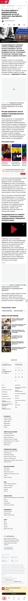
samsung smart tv (15, 561)
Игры (16, 407)
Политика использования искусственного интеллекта (7, 405)
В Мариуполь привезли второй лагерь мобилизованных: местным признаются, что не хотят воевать (13, 105)
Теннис (5, 525)
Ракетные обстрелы (8, 433)
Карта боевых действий (9, 435)
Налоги (5, 475)
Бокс (5, 521)
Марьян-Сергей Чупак (9, 20)
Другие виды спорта (8, 528)
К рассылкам (8, 548)
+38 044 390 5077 (18, 364)
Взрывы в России (8, 442)
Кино (5, 482)
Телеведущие (4, 394)
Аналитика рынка (8, 511)
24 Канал (3, 5)
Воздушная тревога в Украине (10, 439)
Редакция (4, 387)
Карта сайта (17, 404)
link (15, 370)
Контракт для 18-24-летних (10, 456)
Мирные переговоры (8, 437)
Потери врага (7, 444)
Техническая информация (20, 393)
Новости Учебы (8, 495)
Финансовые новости (9, 471)
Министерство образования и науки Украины (14, 497)
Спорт (5, 519)
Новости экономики (9, 466)
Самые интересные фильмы (10, 483)
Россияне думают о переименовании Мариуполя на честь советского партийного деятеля (21, 5)
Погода (5, 427)
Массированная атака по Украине (11, 441)
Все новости (7, 416)
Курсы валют (7, 470)
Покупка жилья (7, 513)
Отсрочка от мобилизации (10, 458)
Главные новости (8, 418)
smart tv (6, 561)
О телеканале (4, 391)
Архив (16, 402)
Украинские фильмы (8, 485)
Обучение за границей (9, 504)
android (6, 557)
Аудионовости (7, 425)
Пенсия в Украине (8, 477)
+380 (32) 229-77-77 (10, 579)
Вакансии (17, 398)
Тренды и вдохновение (9, 515)
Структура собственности (20, 400)
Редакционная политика (7, 389)
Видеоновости (7, 423)
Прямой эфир (7, 421)
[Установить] (14, 591)
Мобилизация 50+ (8, 452)
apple (15, 557)
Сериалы (6, 491)
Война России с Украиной (10, 431)
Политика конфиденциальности (6, 401)
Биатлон (6, 526)
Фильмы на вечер (8, 487)
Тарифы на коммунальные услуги (11, 473)
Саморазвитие (7, 503)
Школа (5, 499)
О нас (3, 385)
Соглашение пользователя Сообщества (20, 388)
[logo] (6, 2)
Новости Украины (8, 419)
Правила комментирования (19, 391)
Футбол (5, 523)
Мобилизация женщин (9, 454)
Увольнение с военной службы (11, 451)
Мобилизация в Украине (10, 449)
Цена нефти (6, 468)
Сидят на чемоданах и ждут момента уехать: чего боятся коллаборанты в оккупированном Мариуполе (14, 287)
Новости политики (11, 5)
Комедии (6, 489)
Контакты (17, 395)
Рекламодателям (5, 396)
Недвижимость (8, 509)
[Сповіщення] (26, 2)
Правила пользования (6, 398)
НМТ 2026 (6, 501)
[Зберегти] (24, 25)
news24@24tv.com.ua (6, 364)
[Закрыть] (25, 588)
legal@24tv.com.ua (17, 581)
